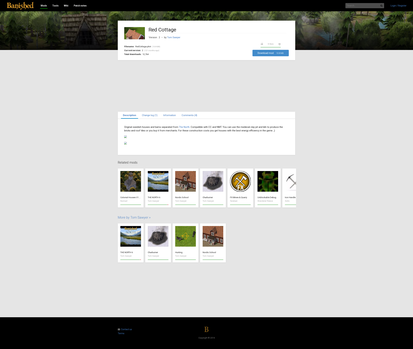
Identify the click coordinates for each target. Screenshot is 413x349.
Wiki (66, 5)
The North (184, 127)
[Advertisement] (206, 85)
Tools (55, 5)
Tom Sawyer (173, 37)
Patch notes (80, 5)
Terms (121, 333)
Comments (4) (189, 115)
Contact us (126, 329)
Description (129, 115)
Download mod (271, 53)
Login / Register (399, 5)
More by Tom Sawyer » (134, 217)
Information (169, 115)
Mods (44, 5)
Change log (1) (149, 115)
